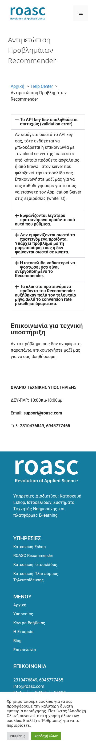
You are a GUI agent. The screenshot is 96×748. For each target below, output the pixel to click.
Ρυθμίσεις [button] (17, 736)
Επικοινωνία (24, 649)
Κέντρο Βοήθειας (29, 622)
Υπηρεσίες (23, 613)
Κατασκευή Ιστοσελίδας (35, 564)
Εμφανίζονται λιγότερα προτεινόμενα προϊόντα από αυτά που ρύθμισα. (45, 220)
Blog (17, 640)
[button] (48, 121)
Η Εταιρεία (23, 631)
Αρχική (17, 86)
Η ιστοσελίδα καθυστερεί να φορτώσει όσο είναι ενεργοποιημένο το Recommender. (45, 269)
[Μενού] (80, 13)
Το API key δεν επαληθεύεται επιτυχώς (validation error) (49, 121)
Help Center (42, 86)
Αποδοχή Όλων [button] (46, 736)
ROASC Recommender (33, 555)
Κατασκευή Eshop (29, 546)
